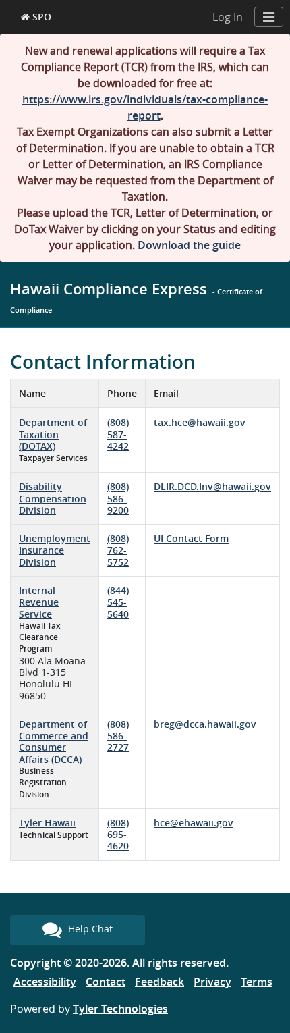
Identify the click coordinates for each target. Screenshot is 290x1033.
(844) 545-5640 (118, 602)
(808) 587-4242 (118, 434)
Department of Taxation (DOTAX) (53, 434)
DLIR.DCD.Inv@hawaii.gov (212, 486)
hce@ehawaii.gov (193, 822)
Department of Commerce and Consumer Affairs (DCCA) (53, 742)
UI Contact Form (191, 538)
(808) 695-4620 (118, 834)
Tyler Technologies (120, 1008)
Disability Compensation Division (52, 498)
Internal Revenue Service (39, 602)
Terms (256, 981)
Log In (227, 16)
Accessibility (44, 981)
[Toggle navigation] (268, 17)
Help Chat (89, 928)
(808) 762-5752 (118, 550)
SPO (40, 16)
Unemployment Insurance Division (54, 550)
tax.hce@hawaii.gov (199, 422)
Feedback (159, 981)
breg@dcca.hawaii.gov (205, 724)
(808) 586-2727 (118, 736)
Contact (105, 981)
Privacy (212, 981)
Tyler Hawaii (47, 822)
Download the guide (189, 245)
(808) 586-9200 (118, 498)
